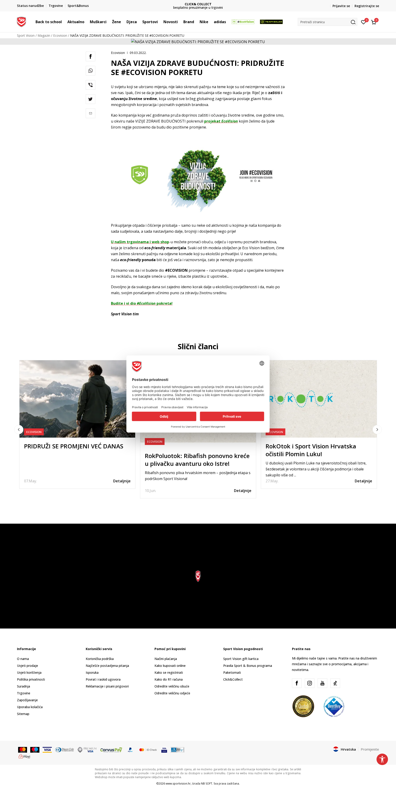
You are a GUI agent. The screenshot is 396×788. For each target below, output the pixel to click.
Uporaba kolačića (30, 707)
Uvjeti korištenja (29, 672)
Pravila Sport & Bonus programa (247, 665)
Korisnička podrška (100, 659)
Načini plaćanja (165, 659)
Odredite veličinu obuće (171, 686)
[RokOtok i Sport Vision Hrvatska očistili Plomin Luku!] (319, 399)
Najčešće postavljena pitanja (107, 665)
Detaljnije (122, 480)
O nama (23, 659)
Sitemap (23, 714)
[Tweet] (90, 99)
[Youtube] (322, 683)
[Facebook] (90, 56)
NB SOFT (206, 783)
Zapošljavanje (27, 700)
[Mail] (90, 113)
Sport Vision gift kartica (240, 659)
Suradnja (23, 686)
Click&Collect (233, 679)
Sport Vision (26, 35)
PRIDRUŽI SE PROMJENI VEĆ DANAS (73, 446)
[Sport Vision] (21, 21)
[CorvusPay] (111, 749)
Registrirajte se (367, 6)
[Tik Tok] (335, 683)
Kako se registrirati (168, 672)
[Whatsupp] (90, 70)
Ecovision (60, 35)
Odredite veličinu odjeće (172, 693)
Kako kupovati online (170, 665)
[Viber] (90, 84)
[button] (64, 21)
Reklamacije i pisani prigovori (107, 686)
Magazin (44, 35)
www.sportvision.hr (178, 783)
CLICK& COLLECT (198, 4)
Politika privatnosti (31, 679)
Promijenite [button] (370, 749)
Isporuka (92, 672)
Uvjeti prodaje (27, 665)
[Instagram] (309, 683)
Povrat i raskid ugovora (103, 679)
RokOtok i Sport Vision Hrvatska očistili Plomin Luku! (311, 450)
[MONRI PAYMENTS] (24, 755)
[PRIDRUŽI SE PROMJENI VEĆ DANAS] (77, 399)
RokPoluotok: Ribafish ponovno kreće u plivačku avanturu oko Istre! (197, 460)
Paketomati (232, 672)
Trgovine (23, 693)
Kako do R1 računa (168, 679)
